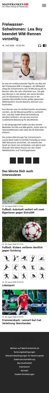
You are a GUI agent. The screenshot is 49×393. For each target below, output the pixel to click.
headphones (40, 45)
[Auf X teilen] (21, 160)
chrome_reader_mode (45, 45)
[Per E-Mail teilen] (36, 160)
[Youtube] (32, 339)
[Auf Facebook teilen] (13, 160)
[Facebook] (17, 339)
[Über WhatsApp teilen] (28, 160)
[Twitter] (25, 339)
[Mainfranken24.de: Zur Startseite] (15, 5)
